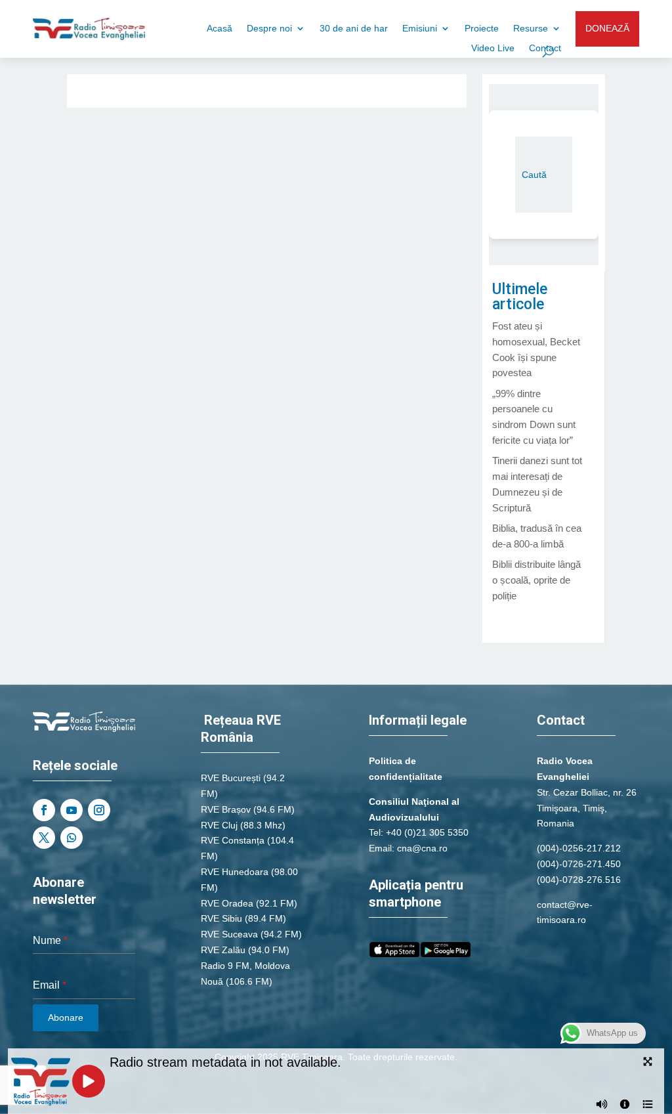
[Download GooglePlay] (446, 954)
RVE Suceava (229, 934)
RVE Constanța (232, 840)
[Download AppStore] (394, 954)
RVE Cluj (219, 825)
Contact (545, 48)
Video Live (492, 48)
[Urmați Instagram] (99, 810)
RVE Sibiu (221, 918)
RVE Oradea (227, 903)
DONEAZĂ (607, 28)
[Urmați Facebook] (44, 810)
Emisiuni (419, 28)
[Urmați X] (44, 837)
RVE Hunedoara (234, 872)
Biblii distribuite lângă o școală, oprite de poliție (536, 580)
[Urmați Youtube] (71, 810)
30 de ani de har (354, 28)
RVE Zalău (223, 950)
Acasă (219, 28)
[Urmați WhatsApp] (71, 837)
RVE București (231, 778)
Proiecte (482, 28)
